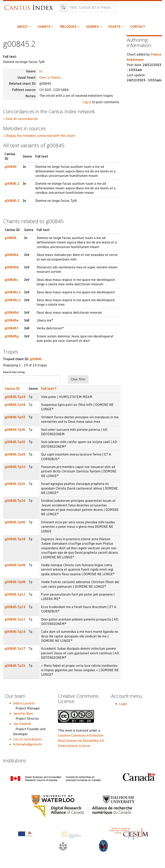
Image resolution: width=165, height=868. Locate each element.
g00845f (11, 328)
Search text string (14, 372)
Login (123, 704)
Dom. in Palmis (50, 77)
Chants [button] (44, 27)
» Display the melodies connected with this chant (39, 136)
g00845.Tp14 (15, 632)
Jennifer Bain (23, 713)
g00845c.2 (13, 300)
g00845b (12, 267)
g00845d (12, 312)
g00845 (11, 167)
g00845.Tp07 (15, 417)
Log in (86, 102)
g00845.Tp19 (15, 397)
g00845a (11, 255)
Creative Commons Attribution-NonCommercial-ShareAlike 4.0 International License (81, 741)
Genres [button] (93, 27)
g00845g (12, 336)
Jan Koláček (22, 724)
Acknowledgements (27, 744)
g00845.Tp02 (15, 442)
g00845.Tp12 (15, 594)
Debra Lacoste (24, 703)
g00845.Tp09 (15, 565)
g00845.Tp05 (15, 430)
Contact (137, 27)
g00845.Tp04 (15, 405)
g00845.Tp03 (15, 454)
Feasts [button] (114, 27)
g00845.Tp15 (15, 666)
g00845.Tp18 (15, 539)
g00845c (11, 280)
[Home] (29, 5)
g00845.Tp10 (15, 467)
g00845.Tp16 (15, 501)
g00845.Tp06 (15, 522)
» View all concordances (20, 119)
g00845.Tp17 (15, 648)
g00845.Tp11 (15, 619)
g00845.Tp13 (15, 607)
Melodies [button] (68, 27)
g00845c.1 (13, 292)
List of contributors (27, 739)
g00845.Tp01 (15, 484)
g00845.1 (12, 184)
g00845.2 (12, 201)
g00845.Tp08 (15, 582)
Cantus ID (12, 389)
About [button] (23, 27)
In (40, 71)
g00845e (12, 320)
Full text (47, 389)
